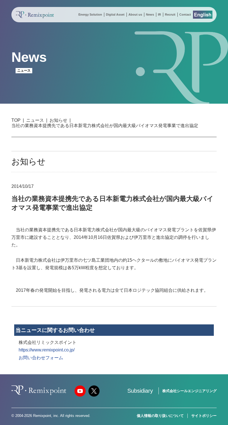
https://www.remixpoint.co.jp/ (47, 350)
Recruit (170, 14)
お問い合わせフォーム (41, 357)
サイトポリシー (204, 416)
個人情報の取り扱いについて (160, 416)
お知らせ (58, 120)
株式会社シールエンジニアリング (189, 391)
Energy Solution (90, 14)
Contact (185, 14)
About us (135, 14)
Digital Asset (115, 14)
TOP (16, 120)
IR (159, 14)
